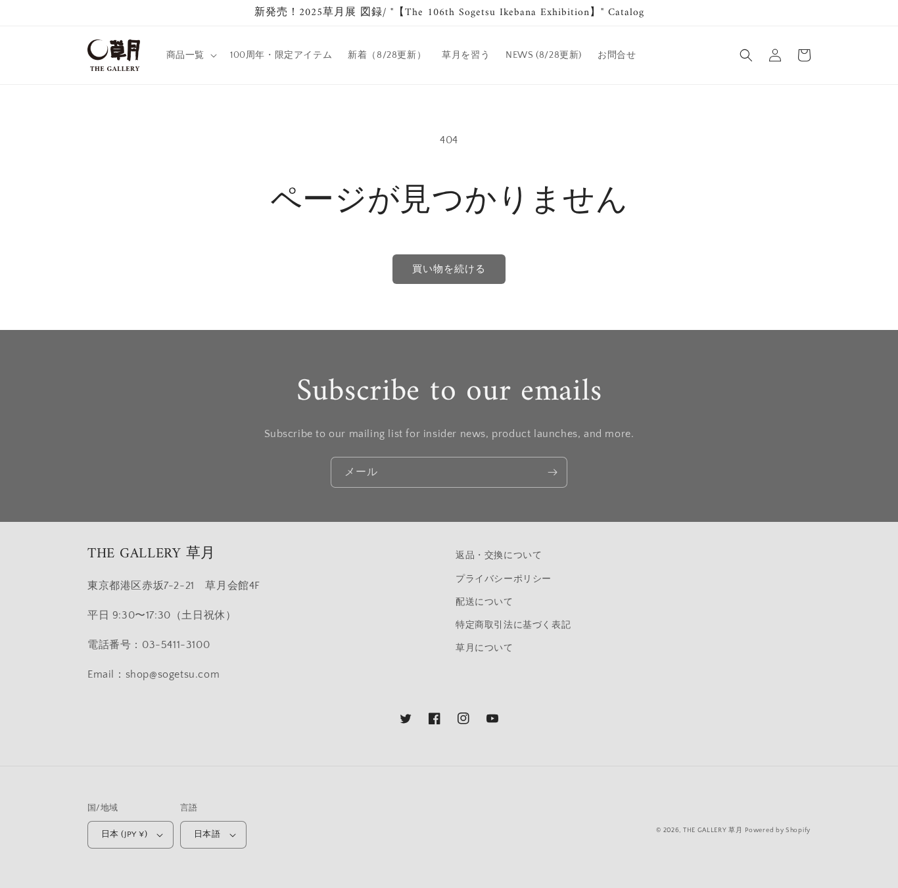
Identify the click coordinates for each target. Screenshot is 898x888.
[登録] (552, 472)
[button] (190, 55)
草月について (484, 648)
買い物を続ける (449, 269)
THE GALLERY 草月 (713, 830)
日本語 (207, 834)
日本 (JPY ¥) (124, 834)
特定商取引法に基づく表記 (513, 625)
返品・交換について (499, 555)
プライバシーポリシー (504, 579)
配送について (484, 602)
